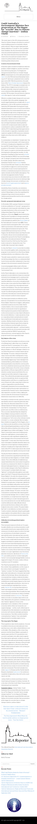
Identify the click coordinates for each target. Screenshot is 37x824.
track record (17, 672)
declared (18, 162)
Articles (27, 36)
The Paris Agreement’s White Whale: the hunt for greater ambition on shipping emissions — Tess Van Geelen (16, 718)
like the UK (8, 587)
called (3, 95)
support (7, 670)
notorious (19, 595)
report (3, 77)
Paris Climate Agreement (15, 83)
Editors (13, 36)
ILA (23, 820)
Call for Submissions (7, 780)
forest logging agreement (13, 183)
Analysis (21, 36)
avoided (26, 154)
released (14, 248)
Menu (18, 17)
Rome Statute (24, 220)
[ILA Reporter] (18, 7)
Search (32, 764)
